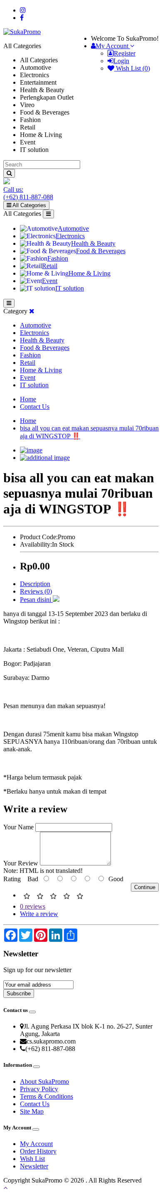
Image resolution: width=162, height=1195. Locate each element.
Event (49, 280)
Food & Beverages (100, 250)
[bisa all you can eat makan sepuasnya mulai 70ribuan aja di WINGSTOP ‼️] (31, 450)
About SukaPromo (44, 1081)
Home (28, 399)
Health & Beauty (93, 243)
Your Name (18, 827)
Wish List (32, 1158)
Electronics (70, 235)
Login (121, 60)
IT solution (69, 288)
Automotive (73, 228)
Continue (144, 887)
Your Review (20, 863)
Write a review (39, 913)
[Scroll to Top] (81, 1188)
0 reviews (32, 906)
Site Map (32, 1111)
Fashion (57, 258)
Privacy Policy (39, 1088)
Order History (38, 1151)
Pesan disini (36, 599)
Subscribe (19, 993)
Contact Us (34, 406)
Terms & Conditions (46, 1096)
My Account (36, 1143)
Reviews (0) (36, 591)
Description (35, 583)
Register (124, 53)
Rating (12, 878)
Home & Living (89, 273)
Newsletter (34, 1166)
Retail (49, 265)
